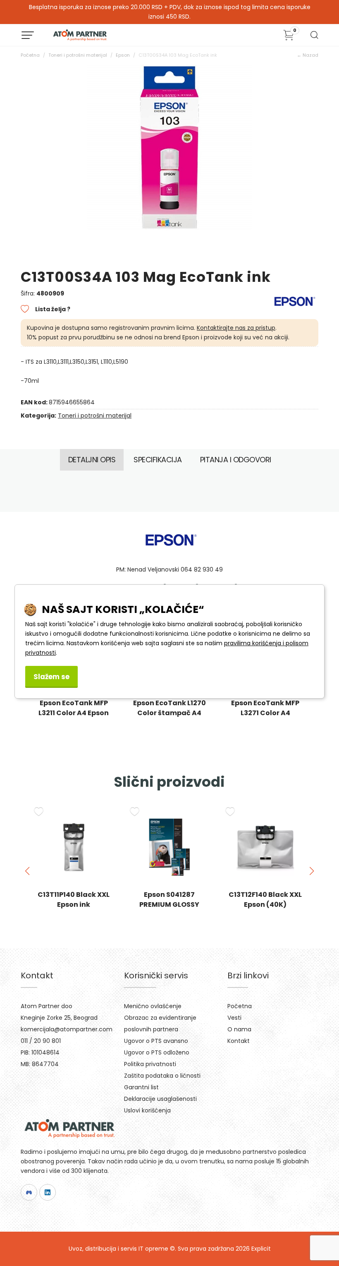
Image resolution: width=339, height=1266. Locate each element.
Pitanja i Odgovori (235, 459)
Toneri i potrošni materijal (77, 55)
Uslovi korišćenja (147, 1110)
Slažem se (51, 677)
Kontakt (238, 1041)
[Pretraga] (314, 37)
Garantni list (141, 1087)
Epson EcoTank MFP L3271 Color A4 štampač (169, 713)
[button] (27, 871)
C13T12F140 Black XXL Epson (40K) (169, 899)
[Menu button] (27, 35)
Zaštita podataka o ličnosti (162, 1075)
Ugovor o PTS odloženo (156, 1052)
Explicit (261, 1248)
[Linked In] (47, 1192)
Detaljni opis (92, 459)
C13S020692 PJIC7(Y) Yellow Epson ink (265, 899)
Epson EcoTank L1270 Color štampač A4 (73, 708)
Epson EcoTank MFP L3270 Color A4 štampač (265, 713)
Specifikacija (158, 459)
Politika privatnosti (150, 1064)
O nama (239, 1029)
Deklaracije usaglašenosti (160, 1099)
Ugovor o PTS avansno (156, 1041)
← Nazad (307, 55)
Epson (123, 55)
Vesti (234, 1018)
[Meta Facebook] (29, 1192)
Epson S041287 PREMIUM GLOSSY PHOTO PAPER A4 (74, 904)
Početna (30, 55)
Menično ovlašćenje (152, 1006)
